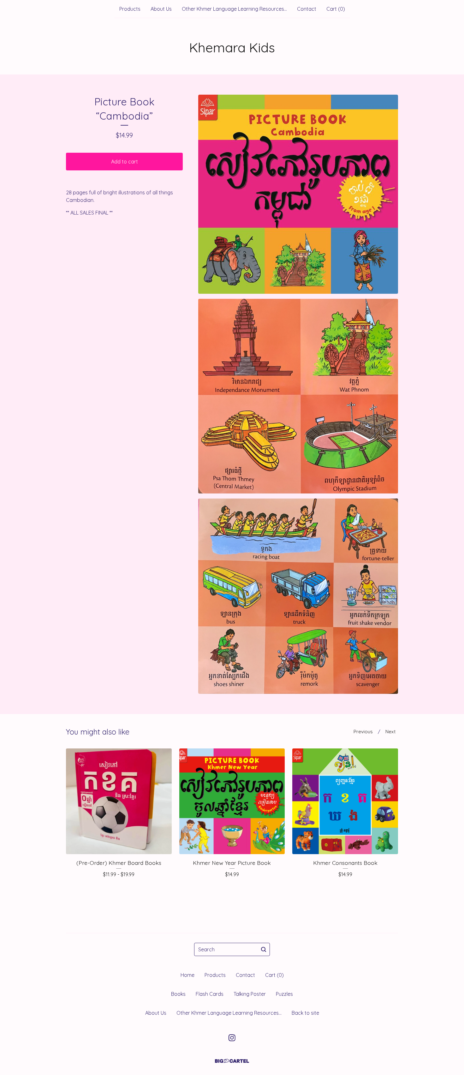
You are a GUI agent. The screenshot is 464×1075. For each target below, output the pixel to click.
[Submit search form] (263, 949)
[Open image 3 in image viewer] (298, 596)
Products (129, 9)
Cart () (335, 9)
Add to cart (124, 161)
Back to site (305, 1013)
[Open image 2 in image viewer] (298, 396)
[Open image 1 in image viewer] (298, 194)
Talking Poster (250, 994)
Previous (363, 732)
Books (178, 994)
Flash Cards (209, 994)
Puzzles (284, 994)
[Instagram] (232, 1038)
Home (187, 975)
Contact (306, 9)
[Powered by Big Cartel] (232, 1061)
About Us (161, 9)
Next (390, 732)
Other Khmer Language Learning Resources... (234, 9)
